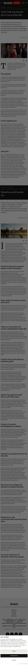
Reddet (14, 651)
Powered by (23, 663)
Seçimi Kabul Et (14, 655)
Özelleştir (14, 660)
